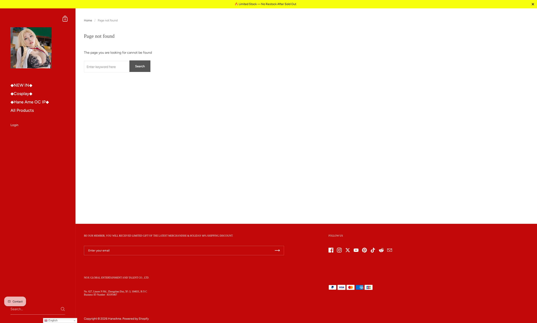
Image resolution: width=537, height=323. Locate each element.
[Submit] (63, 309)
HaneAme (114, 318)
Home (88, 20)
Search (140, 66)
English (52, 320)
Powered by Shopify (136, 318)
